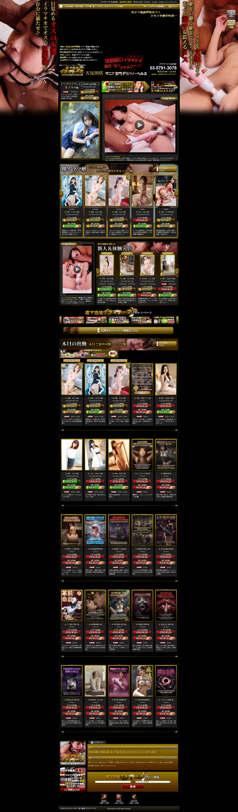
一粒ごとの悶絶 (166, 700)
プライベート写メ (128, 762)
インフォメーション (109, 766)
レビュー (104, 762)
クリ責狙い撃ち (72, 624)
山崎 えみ (126, 279)
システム (129, 752)
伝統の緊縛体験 (142, 700)
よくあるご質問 (167, 762)
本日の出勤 (94, 752)
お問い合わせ (94, 766)
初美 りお (71, 473)
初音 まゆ (106, 279)
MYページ (154, 762)
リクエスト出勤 (142, 473)
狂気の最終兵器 (166, 549)
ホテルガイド (142, 762)
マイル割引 (152, 752)
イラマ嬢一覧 (117, 752)
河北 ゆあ (142, 212)
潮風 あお (94, 212)
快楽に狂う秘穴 (166, 624)
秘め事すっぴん (95, 700)
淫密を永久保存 (72, 700)
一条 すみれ (94, 473)
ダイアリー (94, 762)
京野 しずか (71, 212)
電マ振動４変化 (119, 624)
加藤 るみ (88, 84)
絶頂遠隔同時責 (95, 549)
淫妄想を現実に (142, 549)
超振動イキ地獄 (119, 549)
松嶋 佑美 (118, 473)
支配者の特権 (142, 624)
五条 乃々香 (165, 212)
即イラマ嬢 (115, 762)
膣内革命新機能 (119, 700)
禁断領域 (166, 473)
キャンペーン (139, 752)
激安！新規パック (143, 398)
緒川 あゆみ (167, 279)
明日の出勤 (105, 752)
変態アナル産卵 (72, 549)
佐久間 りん (146, 279)
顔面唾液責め (95, 624)
